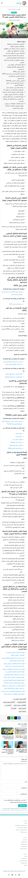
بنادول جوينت (18, 436)
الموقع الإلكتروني (23, 794)
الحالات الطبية (24, 842)
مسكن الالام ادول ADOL (15, 304)
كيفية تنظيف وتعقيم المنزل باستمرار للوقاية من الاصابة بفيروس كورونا (13, 93)
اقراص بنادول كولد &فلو (16, 445)
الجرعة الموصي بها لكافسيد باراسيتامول (16, 77)
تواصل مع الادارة (23, 832)
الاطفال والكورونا (21, 702)
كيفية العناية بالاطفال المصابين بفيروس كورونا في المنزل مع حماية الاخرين (14, 60)
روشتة (25, 823)
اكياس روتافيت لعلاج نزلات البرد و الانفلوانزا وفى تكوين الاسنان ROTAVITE (21, 751)
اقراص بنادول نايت (17, 439)
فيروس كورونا (22, 708)
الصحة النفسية (24, 844)
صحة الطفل (10, 9)
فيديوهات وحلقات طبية (22, 827)
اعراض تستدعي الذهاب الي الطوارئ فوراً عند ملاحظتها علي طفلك (14, 50)
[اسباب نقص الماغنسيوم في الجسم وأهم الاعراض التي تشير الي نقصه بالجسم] (7, 731)
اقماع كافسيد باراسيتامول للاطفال (13, 377)
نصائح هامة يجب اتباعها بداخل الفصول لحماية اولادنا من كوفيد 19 (13, 89)
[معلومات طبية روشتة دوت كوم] (21, 3)
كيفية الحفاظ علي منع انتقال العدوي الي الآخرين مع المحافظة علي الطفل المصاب (13, 99)
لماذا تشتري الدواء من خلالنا (21, 829)
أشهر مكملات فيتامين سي (19, 699)
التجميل (25, 865)
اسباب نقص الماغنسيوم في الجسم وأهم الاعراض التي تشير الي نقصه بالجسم (7, 737)
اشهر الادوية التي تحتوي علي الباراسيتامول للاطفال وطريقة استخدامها (15, 67)
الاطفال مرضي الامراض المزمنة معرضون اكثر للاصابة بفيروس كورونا (13, 55)
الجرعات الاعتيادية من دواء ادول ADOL (13, 74)
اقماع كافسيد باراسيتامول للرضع (14, 374)
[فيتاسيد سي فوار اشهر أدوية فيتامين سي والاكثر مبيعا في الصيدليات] (21, 731)
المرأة (14, 9)
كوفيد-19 (13, 708)
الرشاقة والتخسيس (23, 860)
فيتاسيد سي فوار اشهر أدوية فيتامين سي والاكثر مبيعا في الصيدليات (21, 737)
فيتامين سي (7, 705)
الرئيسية (17, 9)
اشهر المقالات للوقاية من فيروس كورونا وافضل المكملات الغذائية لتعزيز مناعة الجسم (13, 106)
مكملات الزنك (22, 711)
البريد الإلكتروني (24, 788)
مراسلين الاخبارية (23, 848)
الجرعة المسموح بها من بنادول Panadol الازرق (14, 84)
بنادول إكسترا (19, 433)
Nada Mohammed (14, 20)
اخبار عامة (25, 839)
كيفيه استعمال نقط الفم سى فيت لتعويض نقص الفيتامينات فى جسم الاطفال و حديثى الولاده (7, 751)
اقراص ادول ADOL (18, 72)
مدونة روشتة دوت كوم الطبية (21, 825)
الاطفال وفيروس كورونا (8, 702)
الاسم (26, 781)
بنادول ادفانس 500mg (16, 442)
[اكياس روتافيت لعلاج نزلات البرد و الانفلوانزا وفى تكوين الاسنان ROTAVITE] (21, 744)
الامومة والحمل (24, 863)
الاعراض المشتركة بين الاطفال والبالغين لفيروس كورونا (15, 45)
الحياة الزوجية (24, 846)
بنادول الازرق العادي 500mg (14, 448)
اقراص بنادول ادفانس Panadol (15, 81)
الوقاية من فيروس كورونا (19, 705)
